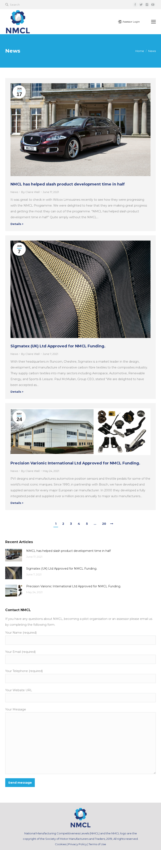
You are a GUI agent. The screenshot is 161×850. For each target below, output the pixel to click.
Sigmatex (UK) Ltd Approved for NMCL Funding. (57, 346)
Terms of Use (97, 844)
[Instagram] (146, 4)
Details (15, 224)
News (14, 192)
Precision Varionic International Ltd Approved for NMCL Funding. (75, 463)
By (30, 192)
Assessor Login (131, 21)
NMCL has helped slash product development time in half (67, 184)
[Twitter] (141, 4)
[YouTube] (152, 4)
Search (15, 4)
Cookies (60, 844)
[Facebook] (135, 4)
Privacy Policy (77, 844)
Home (139, 51)
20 (104, 524)
